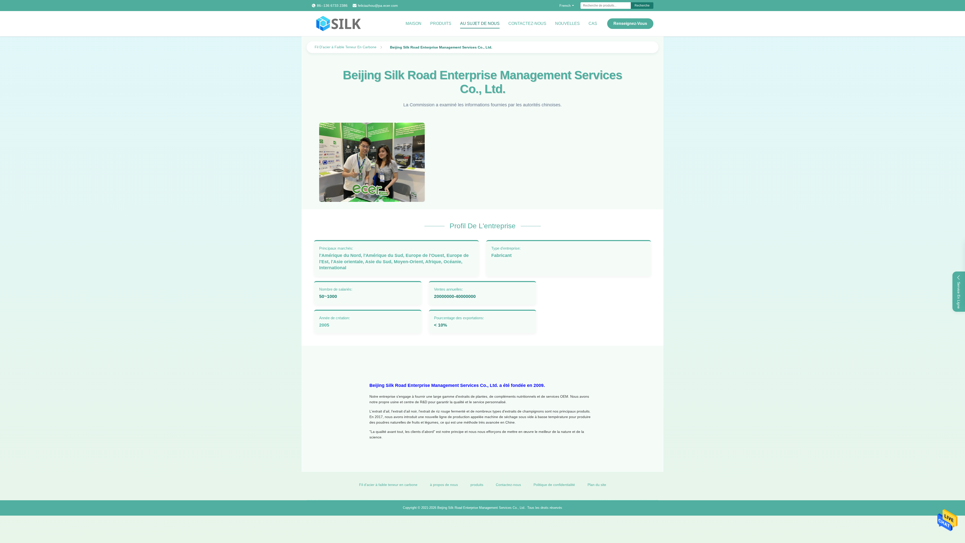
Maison (413, 23)
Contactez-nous (527, 23)
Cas (593, 23)
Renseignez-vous (630, 23)
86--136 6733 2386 (332, 6)
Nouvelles (567, 23)
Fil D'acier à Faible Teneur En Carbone (345, 47)
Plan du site (597, 485)
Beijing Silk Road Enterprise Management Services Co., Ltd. (481, 508)
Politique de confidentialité (554, 485)
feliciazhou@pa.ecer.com (378, 6)
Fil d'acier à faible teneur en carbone (388, 485)
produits (476, 485)
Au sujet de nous (480, 23)
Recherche (642, 5)
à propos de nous (444, 485)
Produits (440, 23)
